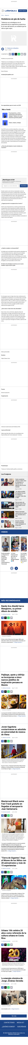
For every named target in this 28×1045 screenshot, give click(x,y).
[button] (22, 10)
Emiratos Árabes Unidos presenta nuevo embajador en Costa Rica (20, 523)
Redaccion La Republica (12, 48)
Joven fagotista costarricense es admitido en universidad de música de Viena (13, 731)
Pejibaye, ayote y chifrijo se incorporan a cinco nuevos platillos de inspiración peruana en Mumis (12, 679)
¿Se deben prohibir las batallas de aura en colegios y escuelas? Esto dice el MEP (20, 494)
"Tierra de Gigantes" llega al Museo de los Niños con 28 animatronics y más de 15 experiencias (13, 862)
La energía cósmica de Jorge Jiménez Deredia (12, 979)
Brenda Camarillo (6, 812)
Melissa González (6, 614)
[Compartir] (25, 54)
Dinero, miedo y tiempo (15, 122)
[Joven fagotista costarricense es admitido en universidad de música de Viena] (13, 751)
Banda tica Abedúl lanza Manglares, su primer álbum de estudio (12, 608)
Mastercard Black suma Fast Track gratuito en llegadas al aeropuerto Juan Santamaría (12, 805)
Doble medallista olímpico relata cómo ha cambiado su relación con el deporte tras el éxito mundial (20, 483)
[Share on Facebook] (13, 54)
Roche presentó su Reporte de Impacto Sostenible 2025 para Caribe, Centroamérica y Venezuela (5, 559)
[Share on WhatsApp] (19, 54)
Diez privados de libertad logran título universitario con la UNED (20, 505)
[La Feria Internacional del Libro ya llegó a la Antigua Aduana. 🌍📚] (15, 543)
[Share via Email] (22, 54)
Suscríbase (21, 1027)
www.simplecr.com (5, 1009)
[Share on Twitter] (16, 54)
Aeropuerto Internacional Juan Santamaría (11, 846)
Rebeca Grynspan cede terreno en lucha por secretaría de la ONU (21, 514)
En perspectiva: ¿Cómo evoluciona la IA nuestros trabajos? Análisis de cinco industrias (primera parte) (16, 115)
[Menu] (3, 10)
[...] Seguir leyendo (17, 642)
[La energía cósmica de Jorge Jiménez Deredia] (13, 997)
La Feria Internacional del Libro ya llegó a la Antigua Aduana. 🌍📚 (15, 557)
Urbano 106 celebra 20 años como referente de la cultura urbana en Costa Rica (13, 934)
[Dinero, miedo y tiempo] (5, 122)
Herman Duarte (6, 983)
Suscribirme (24, 185)
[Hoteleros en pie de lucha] (14, 38)
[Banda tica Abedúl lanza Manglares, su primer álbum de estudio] (13, 628)
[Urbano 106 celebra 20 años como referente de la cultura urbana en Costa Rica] (13, 955)
